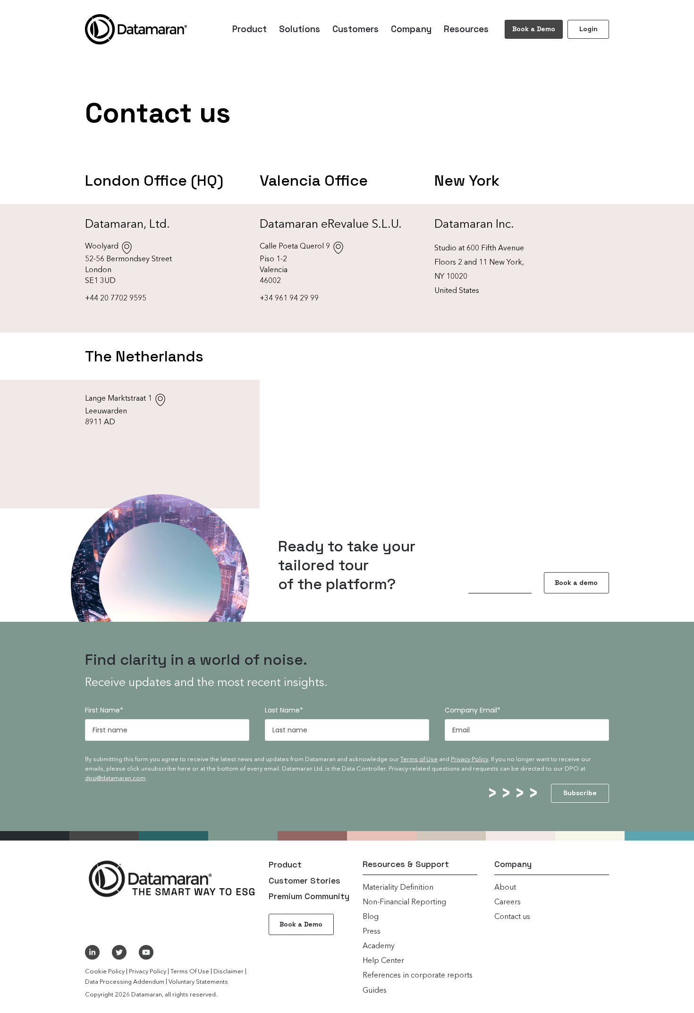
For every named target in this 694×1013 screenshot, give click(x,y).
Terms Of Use (189, 972)
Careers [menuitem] (507, 902)
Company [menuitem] (411, 29)
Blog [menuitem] (371, 917)
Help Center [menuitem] (383, 961)
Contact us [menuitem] (512, 917)
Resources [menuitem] (466, 29)
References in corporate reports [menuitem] (418, 975)
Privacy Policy (469, 759)
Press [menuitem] (372, 932)
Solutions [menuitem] (299, 29)
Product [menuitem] (249, 29)
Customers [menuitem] (355, 29)
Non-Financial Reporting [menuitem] (404, 902)
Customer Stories (304, 880)
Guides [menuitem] (375, 991)
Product (285, 864)
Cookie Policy (105, 972)
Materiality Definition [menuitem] (398, 888)
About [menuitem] (505, 888)
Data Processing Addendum (124, 982)
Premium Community (309, 896)
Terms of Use (419, 759)
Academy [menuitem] (379, 946)
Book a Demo (533, 29)
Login (588, 29)
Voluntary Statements (198, 982)
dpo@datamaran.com (115, 778)
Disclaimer (228, 972)
